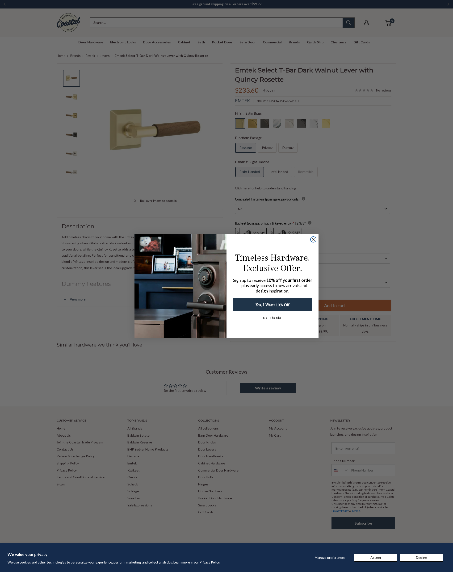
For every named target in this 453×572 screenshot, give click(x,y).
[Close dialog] (313, 239)
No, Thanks (272, 317)
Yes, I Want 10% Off (272, 304)
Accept (375, 557)
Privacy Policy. (210, 562)
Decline (421, 557)
